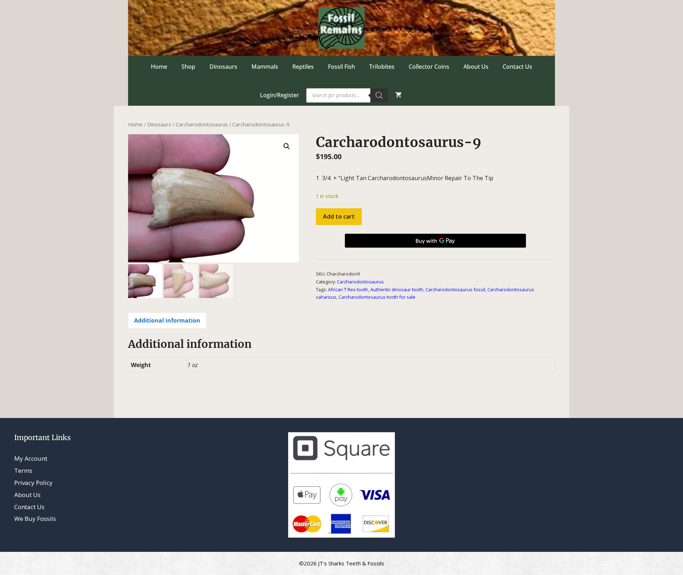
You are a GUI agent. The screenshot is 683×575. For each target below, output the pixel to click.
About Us (476, 66)
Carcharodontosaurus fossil (455, 289)
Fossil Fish (341, 66)
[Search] (379, 95)
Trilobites (382, 66)
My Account (30, 458)
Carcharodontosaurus (202, 124)
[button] (286, 146)
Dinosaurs (223, 66)
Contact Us (517, 66)
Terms (23, 470)
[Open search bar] (423, 95)
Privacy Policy (33, 483)
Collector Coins (429, 66)
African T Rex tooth (348, 289)
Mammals (265, 66)
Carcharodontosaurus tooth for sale (377, 297)
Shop (188, 66)
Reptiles (303, 66)
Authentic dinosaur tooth (396, 289)
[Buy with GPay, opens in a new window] (435, 241)
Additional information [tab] (167, 320)
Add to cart (339, 216)
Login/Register (279, 95)
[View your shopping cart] (398, 95)
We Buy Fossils (35, 518)
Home (159, 66)
